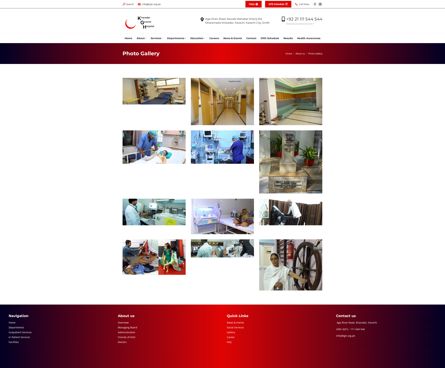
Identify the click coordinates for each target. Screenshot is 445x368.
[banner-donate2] (222, 216)
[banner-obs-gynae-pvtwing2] (154, 91)
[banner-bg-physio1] (290, 212)
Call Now (304, 4)
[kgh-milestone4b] (290, 161)
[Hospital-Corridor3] (222, 101)
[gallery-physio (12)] (290, 264)
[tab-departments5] (154, 147)
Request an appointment (299, 23)
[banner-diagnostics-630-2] (154, 212)
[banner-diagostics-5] (222, 248)
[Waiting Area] (290, 101)
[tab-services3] (222, 147)
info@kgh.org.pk (151, 4)
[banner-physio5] (154, 257)
